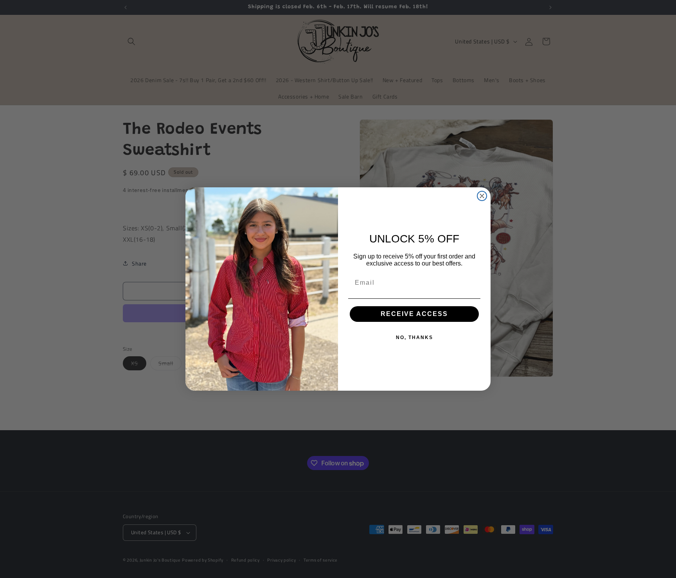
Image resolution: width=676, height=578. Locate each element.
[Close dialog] (482, 196)
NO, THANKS (414, 337)
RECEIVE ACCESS (414, 314)
